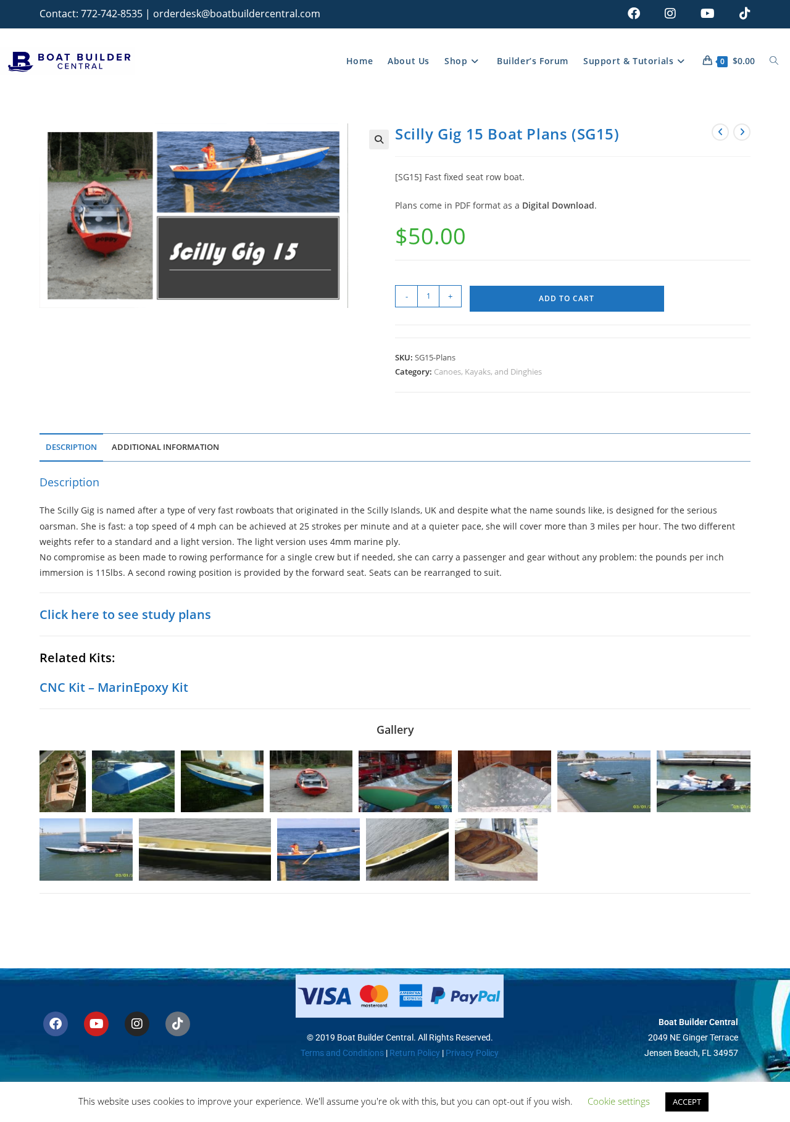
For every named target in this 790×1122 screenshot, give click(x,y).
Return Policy (414, 1053)
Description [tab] (71, 447)
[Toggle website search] (774, 61)
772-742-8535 (112, 13)
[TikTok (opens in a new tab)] (738, 13)
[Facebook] (55, 1024)
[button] (379, 139)
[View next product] (741, 132)
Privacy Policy (472, 1053)
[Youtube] (96, 1024)
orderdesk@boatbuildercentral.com (236, 13)
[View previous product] (720, 132)
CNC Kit (62, 687)
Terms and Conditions (342, 1053)
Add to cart (566, 298)
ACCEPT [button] (687, 1101)
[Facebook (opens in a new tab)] (633, 13)
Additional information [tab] (165, 447)
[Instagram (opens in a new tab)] (670, 13)
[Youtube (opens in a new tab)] (707, 13)
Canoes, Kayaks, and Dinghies (488, 371)
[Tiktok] (177, 1024)
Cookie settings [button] (619, 1101)
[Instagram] (137, 1024)
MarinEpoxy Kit (143, 687)
